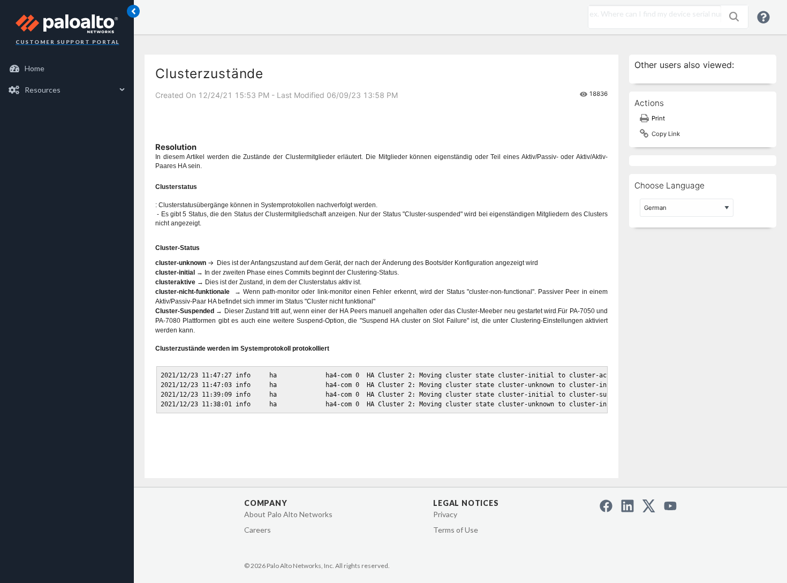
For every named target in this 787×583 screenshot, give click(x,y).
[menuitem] (67, 68)
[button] (734, 16)
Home (34, 68)
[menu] (67, 79)
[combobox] (652, 13)
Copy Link (666, 134)
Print (658, 118)
